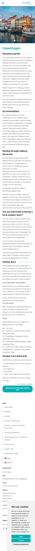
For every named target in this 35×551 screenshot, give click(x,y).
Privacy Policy (9, 444)
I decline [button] (21, 540)
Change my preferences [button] (21, 544)
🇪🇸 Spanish (8, 463)
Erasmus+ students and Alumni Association (15, 427)
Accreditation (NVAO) (11, 453)
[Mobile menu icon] (3, 3)
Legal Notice (9, 407)
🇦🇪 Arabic (8, 458)
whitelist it (23, 479)
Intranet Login (9, 449)
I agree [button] (21, 536)
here (22, 88)
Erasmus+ (8, 412)
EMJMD (7, 416)
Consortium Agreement (12, 433)
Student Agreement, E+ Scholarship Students (16, 438)
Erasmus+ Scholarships (12, 421)
